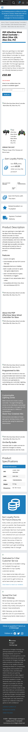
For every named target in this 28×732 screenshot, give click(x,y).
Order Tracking (8, 713)
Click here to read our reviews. (12, 585)
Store (7, 22)
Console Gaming (14, 22)
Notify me (7, 94)
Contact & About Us (9, 707)
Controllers (23, 22)
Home (2, 22)
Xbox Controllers (5, 25)
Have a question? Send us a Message (14, 627)
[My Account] (23, 2)
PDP (13, 189)
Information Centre (9, 710)
